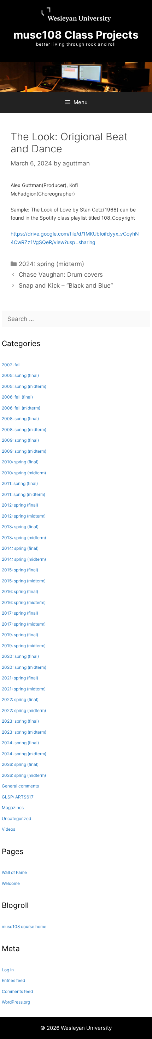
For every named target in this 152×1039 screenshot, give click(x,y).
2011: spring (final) (20, 483)
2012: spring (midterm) (24, 516)
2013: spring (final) (20, 526)
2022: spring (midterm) (24, 710)
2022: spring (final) (20, 699)
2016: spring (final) (20, 591)
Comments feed (17, 991)
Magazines (13, 807)
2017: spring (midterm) (24, 624)
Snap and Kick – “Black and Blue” (66, 285)
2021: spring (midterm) (24, 688)
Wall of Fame (14, 872)
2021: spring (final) (20, 678)
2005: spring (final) (20, 375)
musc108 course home (24, 926)
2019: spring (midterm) (24, 645)
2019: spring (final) (20, 634)
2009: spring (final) (20, 440)
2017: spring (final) (20, 613)
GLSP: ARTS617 (18, 797)
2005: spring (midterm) (24, 386)
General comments (20, 786)
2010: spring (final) (20, 461)
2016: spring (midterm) (24, 602)
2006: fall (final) (17, 397)
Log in (8, 969)
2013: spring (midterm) (24, 537)
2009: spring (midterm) (24, 451)
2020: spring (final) (20, 656)
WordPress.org (16, 1002)
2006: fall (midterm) (21, 408)
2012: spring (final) (20, 505)
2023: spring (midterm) (24, 732)
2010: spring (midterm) (24, 472)
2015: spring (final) (20, 569)
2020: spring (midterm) (24, 667)
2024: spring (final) (20, 742)
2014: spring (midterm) (24, 559)
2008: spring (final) (20, 418)
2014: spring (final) (20, 548)
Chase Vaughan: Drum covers (61, 274)
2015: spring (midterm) (24, 580)
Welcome (11, 883)
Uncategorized (16, 818)
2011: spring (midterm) (23, 494)
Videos (8, 829)
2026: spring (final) (20, 764)
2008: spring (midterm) (24, 429)
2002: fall (11, 364)
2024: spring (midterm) (51, 263)
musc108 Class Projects (76, 34)
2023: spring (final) (20, 721)
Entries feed (13, 980)
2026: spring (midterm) (24, 775)
